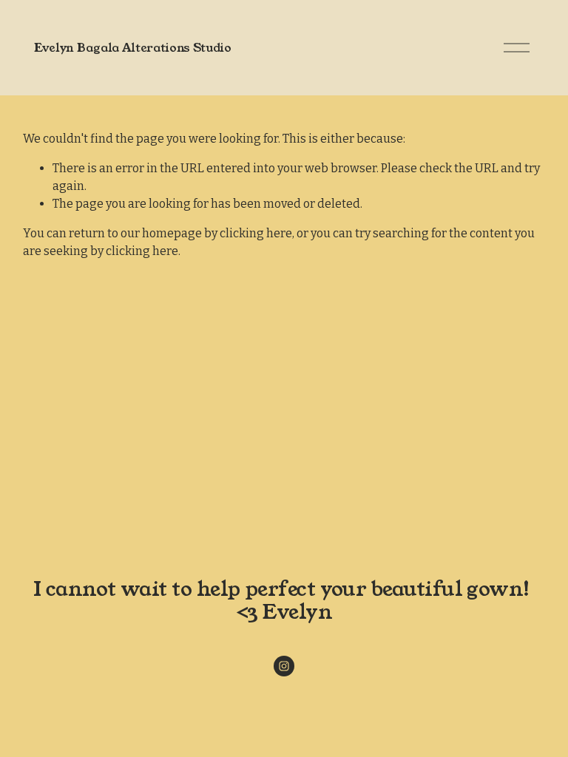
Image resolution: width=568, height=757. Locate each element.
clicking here (256, 233)
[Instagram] (284, 666)
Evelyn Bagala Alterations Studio (132, 47)
